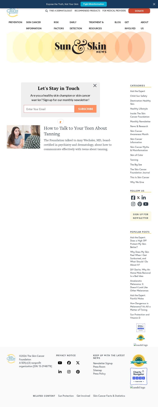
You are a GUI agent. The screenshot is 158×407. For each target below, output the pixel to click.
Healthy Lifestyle (139, 108)
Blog (118, 22)
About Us (144, 23)
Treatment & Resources (96, 23)
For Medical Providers (114, 10)
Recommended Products (87, 10)
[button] (58, 88)
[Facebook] (133, 198)
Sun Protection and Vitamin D (140, 316)
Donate (139, 10)
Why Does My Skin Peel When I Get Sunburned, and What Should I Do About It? (139, 258)
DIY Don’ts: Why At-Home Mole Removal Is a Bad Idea (140, 272)
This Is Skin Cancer (139, 177)
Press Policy (99, 373)
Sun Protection (66, 395)
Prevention (15, 22)
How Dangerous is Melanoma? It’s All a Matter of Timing (140, 306)
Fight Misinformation (93, 4)
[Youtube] (145, 204)
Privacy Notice (66, 355)
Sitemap (97, 370)
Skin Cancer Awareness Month (139, 132)
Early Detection (76, 23)
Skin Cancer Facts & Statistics (109, 395)
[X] (78, 363)
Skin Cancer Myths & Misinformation (139, 148)
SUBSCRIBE (85, 109)
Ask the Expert (137, 91)
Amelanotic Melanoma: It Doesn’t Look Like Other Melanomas (139, 285)
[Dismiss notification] (154, 4)
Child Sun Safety (138, 95)
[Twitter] (138, 198)
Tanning (134, 159)
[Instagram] (133, 204)
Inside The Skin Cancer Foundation (140, 115)
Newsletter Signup (103, 363)
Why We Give (137, 182)
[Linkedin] (144, 198)
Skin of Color (136, 154)
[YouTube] (60, 363)
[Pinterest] (139, 204)
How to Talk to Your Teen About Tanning (75, 131)
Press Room (99, 366)
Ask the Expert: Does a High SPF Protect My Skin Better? (138, 242)
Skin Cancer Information (34, 23)
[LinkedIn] (60, 372)
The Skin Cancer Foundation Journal (140, 171)
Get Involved (130, 23)
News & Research (139, 126)
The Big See (136, 164)
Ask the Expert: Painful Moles (138, 297)
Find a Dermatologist (61, 10)
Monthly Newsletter (140, 121)
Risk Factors (59, 23)
